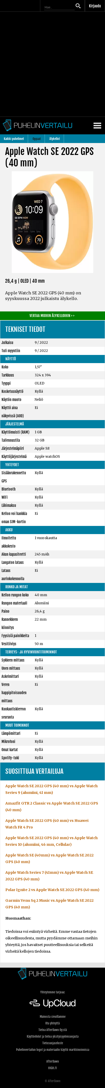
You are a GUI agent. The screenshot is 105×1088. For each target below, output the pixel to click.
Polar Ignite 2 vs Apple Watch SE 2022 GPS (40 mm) (52, 889)
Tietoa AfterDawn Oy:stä (52, 1030)
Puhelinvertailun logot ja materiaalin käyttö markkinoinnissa (52, 1050)
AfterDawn (52, 1061)
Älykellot (54, 139)
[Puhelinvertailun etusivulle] (52, 974)
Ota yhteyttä (52, 1023)
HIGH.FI (52, 1068)
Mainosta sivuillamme (52, 1017)
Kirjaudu (95, 6)
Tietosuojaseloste (52, 1043)
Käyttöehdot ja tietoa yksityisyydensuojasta (52, 1036)
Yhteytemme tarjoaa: (52, 992)
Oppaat (37, 139)
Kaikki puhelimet (14, 139)
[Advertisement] (52, 64)
